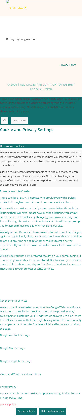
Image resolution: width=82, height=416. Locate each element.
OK (4, 120)
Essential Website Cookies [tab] (15, 191)
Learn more (19, 120)
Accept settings (26, 411)
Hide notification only (52, 411)
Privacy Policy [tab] (8, 387)
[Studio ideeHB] (34, 8)
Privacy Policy (68, 65)
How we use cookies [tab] (12, 146)
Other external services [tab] (13, 300)
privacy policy (8, 404)
